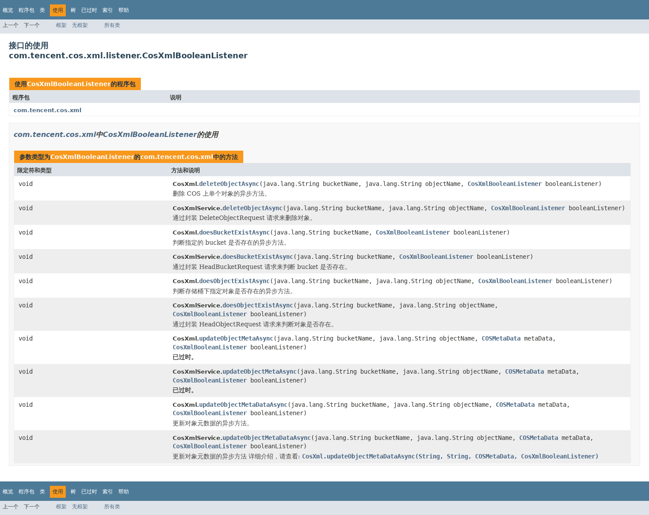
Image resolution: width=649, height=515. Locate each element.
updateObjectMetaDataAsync (243, 404)
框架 (61, 25)
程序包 (26, 10)
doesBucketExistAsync (234, 232)
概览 (8, 10)
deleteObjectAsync (229, 183)
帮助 (123, 10)
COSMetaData (501, 338)
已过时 (89, 10)
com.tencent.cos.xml (47, 110)
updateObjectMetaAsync (236, 338)
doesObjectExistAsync (234, 280)
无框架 (80, 25)
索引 (107, 10)
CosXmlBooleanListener (69, 83)
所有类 (112, 25)
